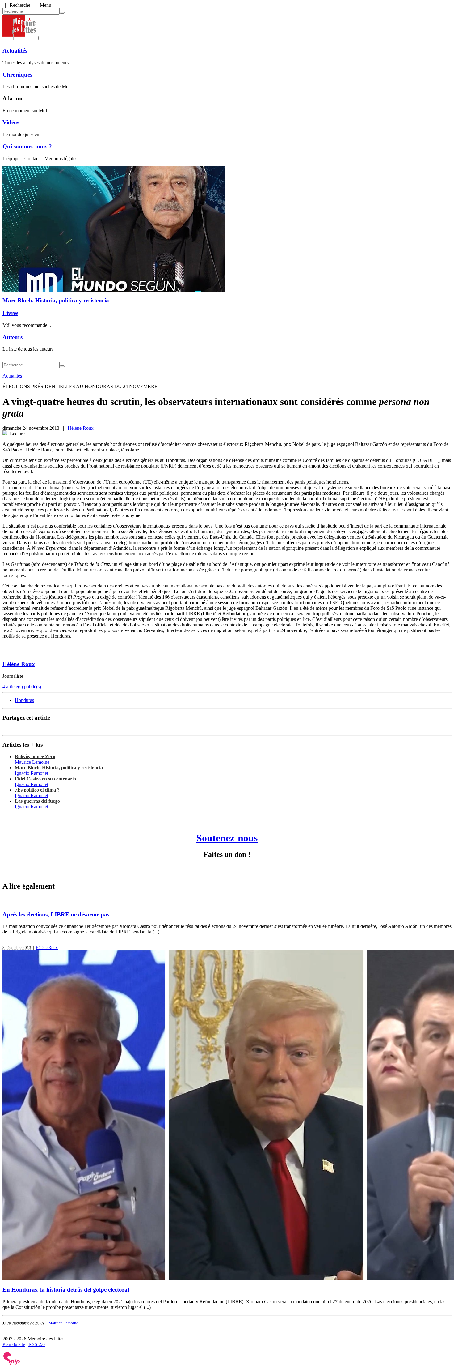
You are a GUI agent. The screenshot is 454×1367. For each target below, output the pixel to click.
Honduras (24, 700)
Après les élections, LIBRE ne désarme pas (55, 914)
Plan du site (13, 1344)
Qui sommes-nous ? (27, 146)
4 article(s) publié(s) (21, 686)
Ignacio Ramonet (31, 773)
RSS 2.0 (36, 1344)
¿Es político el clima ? (37, 789)
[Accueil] (19, 38)
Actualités (14, 50)
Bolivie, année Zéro (35, 756)
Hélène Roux (81, 428)
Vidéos (10, 122)
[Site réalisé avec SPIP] (11, 1363)
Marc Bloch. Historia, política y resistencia (55, 300)
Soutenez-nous (227, 838)
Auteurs (12, 337)
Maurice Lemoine (32, 762)
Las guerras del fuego (37, 801)
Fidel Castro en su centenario (45, 778)
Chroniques (17, 74)
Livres (10, 313)
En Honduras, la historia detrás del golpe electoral (65, 1289)
